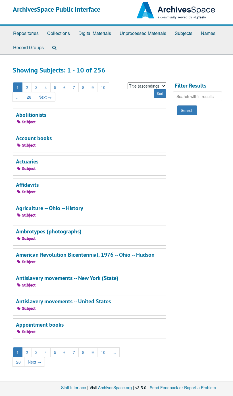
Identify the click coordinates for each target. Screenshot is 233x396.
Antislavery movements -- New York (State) (67, 278)
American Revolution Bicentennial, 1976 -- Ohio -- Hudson (85, 254)
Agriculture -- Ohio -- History (49, 208)
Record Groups (28, 47)
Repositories (26, 33)
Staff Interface (73, 387)
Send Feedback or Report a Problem (183, 387)
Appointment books (40, 324)
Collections (58, 33)
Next (45, 97)
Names (208, 33)
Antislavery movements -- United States (63, 301)
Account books (34, 138)
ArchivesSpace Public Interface (56, 9)
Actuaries (27, 161)
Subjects (183, 33)
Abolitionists (31, 115)
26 (29, 97)
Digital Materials (94, 33)
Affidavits (27, 184)
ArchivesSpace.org (115, 387)
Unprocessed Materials (143, 33)
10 (103, 87)
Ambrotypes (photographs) (49, 231)
